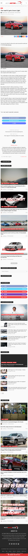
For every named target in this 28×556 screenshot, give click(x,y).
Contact (7, 553)
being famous (8, 44)
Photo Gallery (6, 183)
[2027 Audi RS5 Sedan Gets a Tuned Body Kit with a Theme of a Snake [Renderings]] (14, 176)
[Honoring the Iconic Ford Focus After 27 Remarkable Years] (14, 223)
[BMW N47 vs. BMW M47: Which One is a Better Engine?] (14, 486)
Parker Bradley (5, 319)
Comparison (4, 362)
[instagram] (14, 294)
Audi (2, 8)
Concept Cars (6, 206)
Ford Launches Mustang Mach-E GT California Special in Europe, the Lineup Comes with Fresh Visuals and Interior (17, 337)
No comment (18, 12)
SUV (2, 515)
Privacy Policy (12, 553)
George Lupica (4, 12)
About (3, 551)
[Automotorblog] (14, 2)
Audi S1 (7, 112)
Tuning (16, 183)
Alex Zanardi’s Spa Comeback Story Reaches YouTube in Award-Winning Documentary (12, 317)
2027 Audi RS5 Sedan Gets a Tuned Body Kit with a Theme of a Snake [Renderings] (13, 186)
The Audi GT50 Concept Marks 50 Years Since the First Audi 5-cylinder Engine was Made (14, 210)
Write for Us (23, 551)
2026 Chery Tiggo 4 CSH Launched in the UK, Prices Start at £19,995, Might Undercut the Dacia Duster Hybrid (17, 331)
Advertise (18, 551)
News (16, 206)
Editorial (14, 551)
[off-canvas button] (1, 3)
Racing (3, 314)
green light (11, 112)
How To (10, 446)
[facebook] (14, 286)
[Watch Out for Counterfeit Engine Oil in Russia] (14, 412)
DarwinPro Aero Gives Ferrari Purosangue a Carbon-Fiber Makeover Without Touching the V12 (17, 344)
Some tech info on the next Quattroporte (14, 131)
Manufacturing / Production (9, 228)
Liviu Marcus (4, 189)
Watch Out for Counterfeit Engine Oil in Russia (12, 422)
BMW (2, 493)
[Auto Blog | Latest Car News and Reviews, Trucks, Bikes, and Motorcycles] (11, 527)
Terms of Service (20, 553)
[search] (26, 3)
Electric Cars (6, 253)
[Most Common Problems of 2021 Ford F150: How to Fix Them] (14, 462)
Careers (10, 551)
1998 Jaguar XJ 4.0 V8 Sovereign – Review (16, 369)
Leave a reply (5, 161)
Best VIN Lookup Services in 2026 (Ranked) (12, 364)
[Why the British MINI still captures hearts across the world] (4, 377)
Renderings (12, 183)
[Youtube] (14, 297)
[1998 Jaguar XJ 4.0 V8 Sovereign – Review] (4, 371)
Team (7, 551)
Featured (15, 314)
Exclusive (11, 314)
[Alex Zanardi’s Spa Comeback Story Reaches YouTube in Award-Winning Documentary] (14, 312)
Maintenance (14, 446)
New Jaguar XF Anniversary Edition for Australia (14, 135)
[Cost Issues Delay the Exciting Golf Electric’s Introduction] (14, 246)
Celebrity (7, 314)
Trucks (3, 446)
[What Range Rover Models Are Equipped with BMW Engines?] (4, 383)
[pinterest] (14, 292)
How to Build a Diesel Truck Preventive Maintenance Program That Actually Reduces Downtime (13, 449)
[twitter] (14, 289)
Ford (2, 228)
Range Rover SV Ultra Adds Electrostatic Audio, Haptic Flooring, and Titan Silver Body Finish (17, 324)
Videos (3, 230)
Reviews (14, 362)
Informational (9, 362)
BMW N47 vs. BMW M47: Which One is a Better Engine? (14, 495)
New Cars (12, 206)
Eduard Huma (4, 423)
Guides (6, 446)
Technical (6, 469)
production (16, 112)
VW (2, 253)
